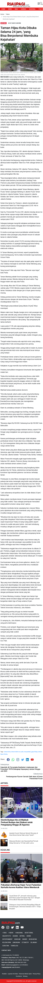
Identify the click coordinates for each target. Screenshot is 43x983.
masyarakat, (27, 751)
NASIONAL (32, 9)
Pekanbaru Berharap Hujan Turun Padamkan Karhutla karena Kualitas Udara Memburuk (21, 886)
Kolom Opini (6, 942)
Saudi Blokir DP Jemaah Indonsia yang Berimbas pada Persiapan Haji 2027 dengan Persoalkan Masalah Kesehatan (24, 898)
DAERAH (23, 9)
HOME (3, 9)
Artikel (22, 936)
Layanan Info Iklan (13, 974)
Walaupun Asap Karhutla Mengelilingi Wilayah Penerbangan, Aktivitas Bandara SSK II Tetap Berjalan (25, 906)
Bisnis (29, 936)
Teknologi (14, 945)
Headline (17, 939)
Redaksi (4, 974)
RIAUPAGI (16, 4)
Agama (15, 936)
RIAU (16, 9)
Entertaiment (7, 939)
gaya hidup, (34, 751)
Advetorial (29, 933)
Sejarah (33, 942)
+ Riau (4, 933)
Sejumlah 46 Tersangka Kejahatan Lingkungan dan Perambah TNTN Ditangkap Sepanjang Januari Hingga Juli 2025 (20, 769)
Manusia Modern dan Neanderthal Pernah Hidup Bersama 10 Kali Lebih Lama (23, 842)
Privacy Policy (36, 974)
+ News (10, 933)
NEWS (10, 9)
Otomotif (25, 942)
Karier (24, 939)
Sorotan (5, 945)
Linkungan (16, 942)
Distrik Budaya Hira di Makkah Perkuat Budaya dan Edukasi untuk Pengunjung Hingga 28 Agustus (17, 822)
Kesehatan (33, 939)
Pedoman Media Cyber (25, 974)
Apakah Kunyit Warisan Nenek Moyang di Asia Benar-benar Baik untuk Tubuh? (23, 834)
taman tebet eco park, (17, 751)
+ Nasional (19, 933)
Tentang (25, 976)
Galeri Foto (6, 936)
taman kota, (7, 751)
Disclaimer (19, 976)
